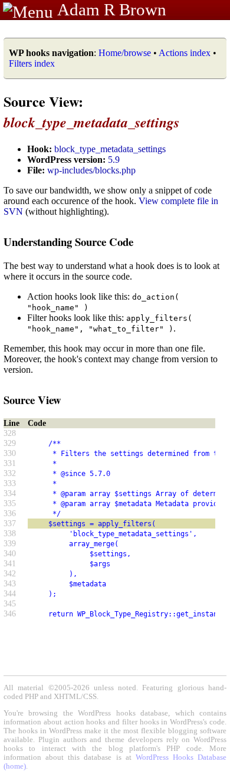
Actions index (185, 53)
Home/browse (124, 53)
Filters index (32, 63)
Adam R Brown (111, 9)
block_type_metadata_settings (110, 149)
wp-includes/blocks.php (91, 170)
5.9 (114, 160)
